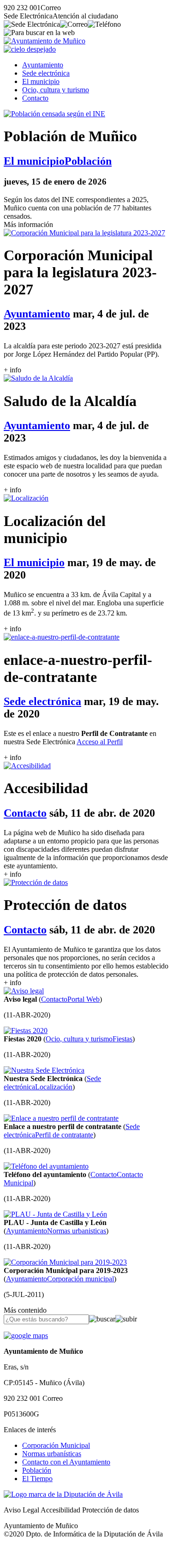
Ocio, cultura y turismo (55, 90)
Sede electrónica (46, 73)
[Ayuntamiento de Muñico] (44, 41)
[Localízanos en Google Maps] (26, 1335)
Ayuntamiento (42, 65)
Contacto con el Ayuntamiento (66, 1462)
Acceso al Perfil (100, 742)
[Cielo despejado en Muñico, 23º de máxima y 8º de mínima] (30, 49)
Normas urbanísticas (51, 1454)
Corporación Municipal (56, 1445)
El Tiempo (37, 1478)
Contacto (35, 98)
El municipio (41, 81)
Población (36, 1470)
